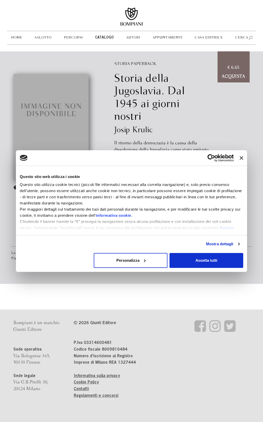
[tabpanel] (51, 127)
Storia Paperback (135, 64)
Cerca (241, 37)
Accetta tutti (206, 260)
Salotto (43, 37)
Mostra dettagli (219, 244)
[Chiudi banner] (241, 158)
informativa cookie (113, 215)
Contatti (81, 389)
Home (16, 37)
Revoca (227, 228)
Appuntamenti (167, 37)
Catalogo (104, 38)
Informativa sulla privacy (97, 376)
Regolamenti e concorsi (96, 396)
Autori (133, 37)
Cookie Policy (86, 382)
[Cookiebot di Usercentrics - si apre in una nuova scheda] (211, 158)
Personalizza (127, 260)
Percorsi (73, 37)
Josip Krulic (133, 130)
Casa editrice (209, 37)
